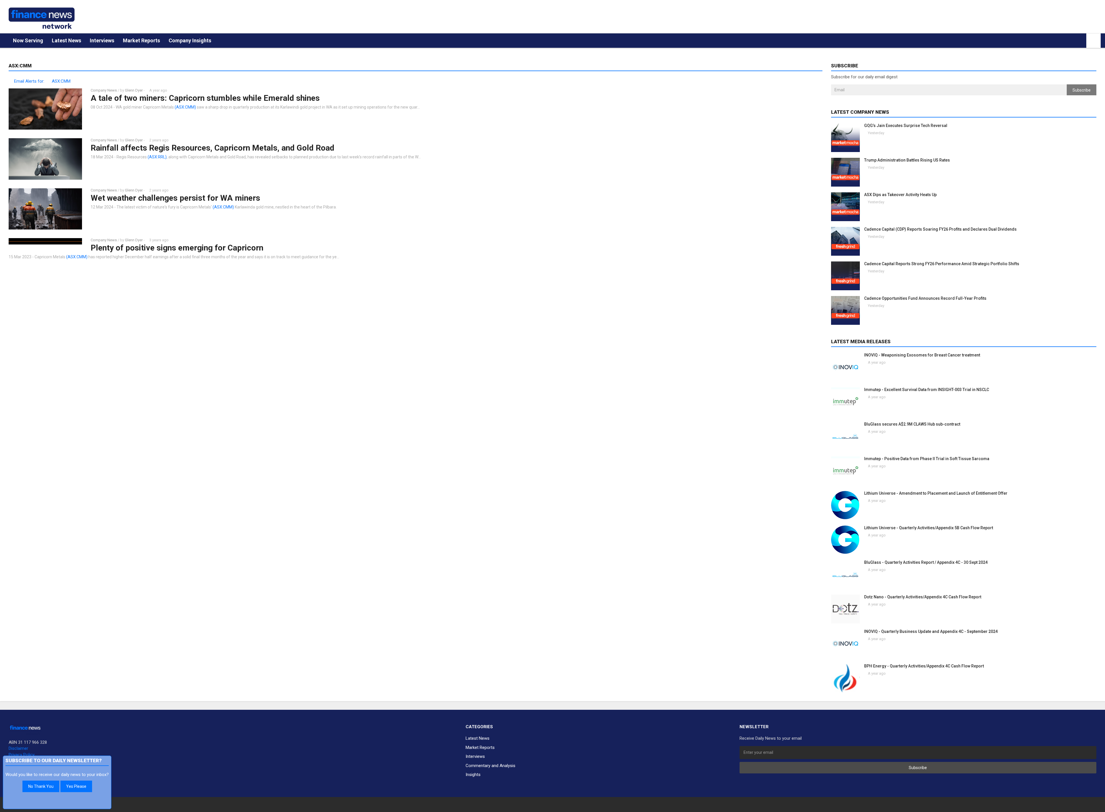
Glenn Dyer (134, 90)
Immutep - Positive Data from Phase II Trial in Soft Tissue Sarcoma (926, 458)
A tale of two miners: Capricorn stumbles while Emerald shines (205, 98)
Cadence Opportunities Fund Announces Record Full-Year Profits (925, 298)
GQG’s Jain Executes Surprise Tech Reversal (905, 125)
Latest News (66, 40)
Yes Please (76, 786)
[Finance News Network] (42, 18)
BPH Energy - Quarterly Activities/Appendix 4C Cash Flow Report (924, 666)
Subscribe (1081, 90)
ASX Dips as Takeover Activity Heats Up (900, 194)
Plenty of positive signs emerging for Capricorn (177, 248)
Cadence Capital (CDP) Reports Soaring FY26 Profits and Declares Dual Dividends (940, 229)
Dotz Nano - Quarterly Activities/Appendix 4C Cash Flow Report (922, 597)
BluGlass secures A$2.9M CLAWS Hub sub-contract (912, 424)
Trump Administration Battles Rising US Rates (907, 160)
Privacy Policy (22, 754)
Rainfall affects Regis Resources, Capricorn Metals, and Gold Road (212, 148)
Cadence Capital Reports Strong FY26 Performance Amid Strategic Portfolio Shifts (941, 263)
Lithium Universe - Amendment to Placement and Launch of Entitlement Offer (935, 493)
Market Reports (141, 40)
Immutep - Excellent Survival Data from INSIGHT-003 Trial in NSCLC (926, 389)
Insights (473, 774)
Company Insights (190, 40)
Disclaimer (18, 748)
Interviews (102, 40)
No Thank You (41, 786)
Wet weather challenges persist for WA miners (175, 198)
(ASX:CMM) (185, 107)
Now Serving (28, 40)
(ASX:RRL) (157, 157)
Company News (104, 90)
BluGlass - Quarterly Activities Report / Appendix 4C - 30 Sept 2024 (926, 562)
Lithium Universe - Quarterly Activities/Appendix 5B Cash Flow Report (928, 527)
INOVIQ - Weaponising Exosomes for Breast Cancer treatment (922, 355)
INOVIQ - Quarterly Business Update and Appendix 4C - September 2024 (931, 631)
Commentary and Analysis (490, 765)
